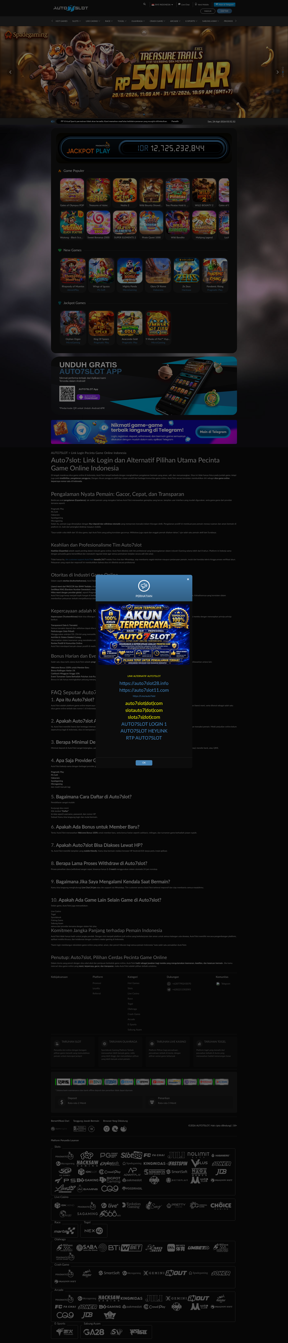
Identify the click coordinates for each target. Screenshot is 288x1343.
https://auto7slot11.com (144, 690)
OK (144, 763)
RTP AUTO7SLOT (144, 738)
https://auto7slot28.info (144, 683)
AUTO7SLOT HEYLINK (144, 731)
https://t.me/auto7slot (144, 696)
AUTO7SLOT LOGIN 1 (144, 724)
